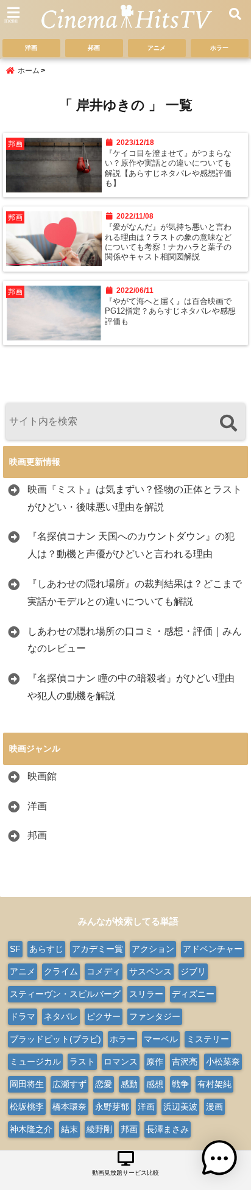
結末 (69, 1129)
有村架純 (214, 1084)
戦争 (180, 1084)
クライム (61, 971)
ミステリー (207, 1039)
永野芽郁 (112, 1106)
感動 (129, 1084)
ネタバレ (61, 1016)
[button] (219, 1158)
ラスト (82, 1061)
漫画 (214, 1106)
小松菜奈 (223, 1061)
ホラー (219, 47)
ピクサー (104, 1016)
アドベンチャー (212, 949)
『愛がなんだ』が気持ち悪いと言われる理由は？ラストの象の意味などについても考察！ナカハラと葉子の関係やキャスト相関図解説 (168, 242)
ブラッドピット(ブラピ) (55, 1039)
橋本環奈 (69, 1106)
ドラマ (22, 1016)
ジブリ (193, 971)
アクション (153, 949)
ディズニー (193, 994)
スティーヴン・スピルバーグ (65, 994)
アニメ (156, 47)
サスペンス (150, 971)
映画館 (42, 776)
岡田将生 (27, 1084)
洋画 (31, 47)
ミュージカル (35, 1061)
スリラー (146, 994)
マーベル (161, 1039)
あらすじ (46, 949)
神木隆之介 (31, 1129)
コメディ (104, 971)
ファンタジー (154, 1016)
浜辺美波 (180, 1106)
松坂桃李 (27, 1106)
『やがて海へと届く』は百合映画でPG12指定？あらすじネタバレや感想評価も (170, 311)
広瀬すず (69, 1084)
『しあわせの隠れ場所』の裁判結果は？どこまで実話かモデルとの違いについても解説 (134, 593)
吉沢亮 (184, 1061)
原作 (154, 1061)
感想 (154, 1084)
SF (15, 949)
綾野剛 (99, 1129)
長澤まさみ (167, 1129)
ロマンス (121, 1061)
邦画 (94, 47)
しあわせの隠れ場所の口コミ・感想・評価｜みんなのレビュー (134, 640)
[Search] (228, 423)
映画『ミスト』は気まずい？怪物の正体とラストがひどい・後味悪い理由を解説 (134, 498)
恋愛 (103, 1084)
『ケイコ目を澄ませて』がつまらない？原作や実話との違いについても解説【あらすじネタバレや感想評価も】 (168, 168)
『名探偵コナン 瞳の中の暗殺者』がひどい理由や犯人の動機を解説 (131, 687)
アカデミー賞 (97, 949)
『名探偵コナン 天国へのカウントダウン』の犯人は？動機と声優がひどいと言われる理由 (131, 545)
